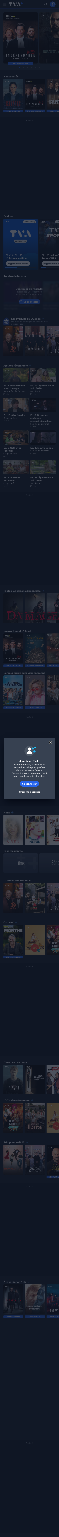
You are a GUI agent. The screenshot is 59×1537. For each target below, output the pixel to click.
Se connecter (29, 783)
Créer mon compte (29, 791)
